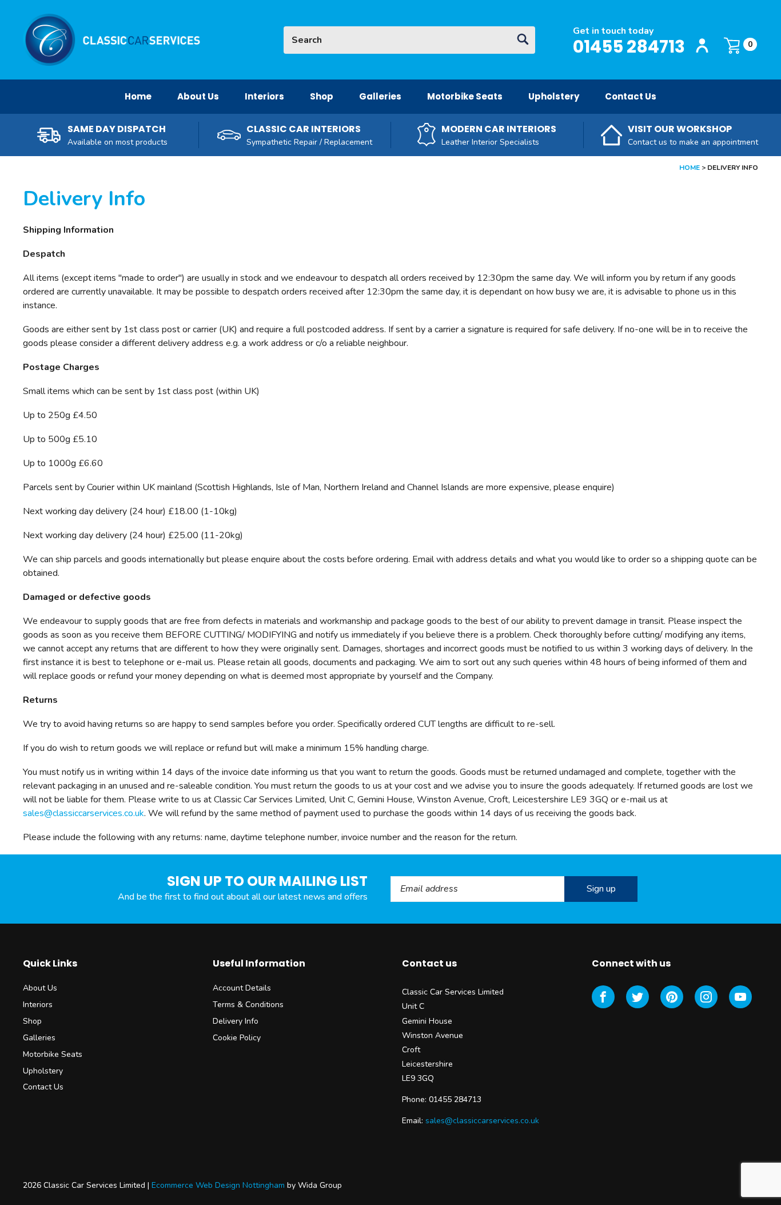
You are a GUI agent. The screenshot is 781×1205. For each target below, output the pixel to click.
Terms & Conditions (248, 1004)
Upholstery (553, 96)
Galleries (380, 96)
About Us (198, 96)
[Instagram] (706, 996)
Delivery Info (235, 1021)
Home (138, 96)
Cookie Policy (237, 1037)
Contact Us (630, 96)
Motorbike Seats (465, 96)
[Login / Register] (702, 46)
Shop (321, 96)
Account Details (242, 988)
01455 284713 (629, 46)
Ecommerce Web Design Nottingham (218, 1185)
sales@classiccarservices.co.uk (83, 813)
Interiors (264, 96)
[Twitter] (637, 996)
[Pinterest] (671, 996)
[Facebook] (603, 996)
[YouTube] (740, 996)
